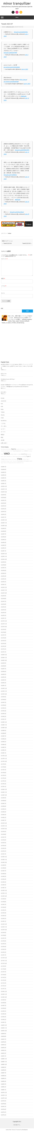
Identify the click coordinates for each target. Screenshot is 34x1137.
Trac (23, 462)
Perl (2, 403)
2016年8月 (3, 800)
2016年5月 (3, 809)
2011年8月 (3, 969)
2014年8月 (3, 868)
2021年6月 (3, 637)
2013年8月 (3, 901)
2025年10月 (4, 491)
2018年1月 (3, 753)
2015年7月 (3, 837)
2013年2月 (3, 918)
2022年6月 (3, 604)
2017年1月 (3, 786)
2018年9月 (3, 730)
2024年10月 (4, 525)
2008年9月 (3, 1067)
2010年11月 (4, 994)
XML (5, 462)
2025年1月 (3, 517)
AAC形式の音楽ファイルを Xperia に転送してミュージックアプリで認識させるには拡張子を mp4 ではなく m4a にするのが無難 (17, 366)
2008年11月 (4, 1061)
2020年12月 (4, 654)
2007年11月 (4, 1095)
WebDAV (12, 454)
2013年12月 (4, 890)
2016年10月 (4, 795)
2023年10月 (4, 559)
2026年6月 (3, 469)
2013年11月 (4, 893)
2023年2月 (3, 581)
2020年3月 (3, 680)
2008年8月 (3, 1070)
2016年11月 (4, 792)
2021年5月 (3, 640)
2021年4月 (3, 643)
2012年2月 (3, 952)
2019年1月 (3, 719)
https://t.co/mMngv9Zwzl (17, 212)
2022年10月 (4, 593)
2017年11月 (4, 758)
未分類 (2, 440)
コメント (4, 258)
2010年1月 (3, 1022)
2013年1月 (3, 921)
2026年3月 (3, 478)
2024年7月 (3, 534)
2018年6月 (3, 738)
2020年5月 (3, 674)
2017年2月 (3, 783)
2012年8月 (3, 935)
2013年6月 (3, 907)
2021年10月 (4, 626)
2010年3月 (3, 1016)
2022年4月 (3, 609)
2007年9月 (3, 1100)
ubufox (10, 462)
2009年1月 (3, 1056)
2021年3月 (3, 646)
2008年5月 (3, 1078)
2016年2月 (3, 817)
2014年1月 (3, 887)
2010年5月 (3, 1011)
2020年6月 (3, 671)
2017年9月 (3, 764)
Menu (17, 17)
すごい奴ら (4, 426)
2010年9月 (3, 999)
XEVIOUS (19, 462)
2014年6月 (3, 873)
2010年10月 (4, 997)
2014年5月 (3, 876)
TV (6, 462)
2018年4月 (3, 744)
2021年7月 (3, 635)
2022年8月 (3, 598)
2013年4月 (3, 912)
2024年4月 (3, 542)
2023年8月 (3, 565)
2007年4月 (3, 1115)
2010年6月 (3, 1008)
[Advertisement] (17, 123)
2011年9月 (3, 966)
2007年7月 (3, 1106)
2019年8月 (3, 699)
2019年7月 (3, 702)
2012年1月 (3, 955)
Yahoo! (22, 450)
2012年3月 (3, 949)
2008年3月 (3, 1084)
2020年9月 (3, 663)
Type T (5, 456)
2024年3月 (3, 545)
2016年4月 (3, 811)
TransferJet (3, 450)
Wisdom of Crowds (20, 449)
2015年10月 (4, 828)
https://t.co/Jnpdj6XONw (21, 32)
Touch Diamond (17, 450)
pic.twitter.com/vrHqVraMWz (12, 67)
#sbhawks (23, 96)
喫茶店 (2, 434)
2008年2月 (3, 1086)
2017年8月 (3, 767)
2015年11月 (4, 825)
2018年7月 (3, 736)
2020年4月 (3, 677)
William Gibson (8, 459)
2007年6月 (3, 1109)
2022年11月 (4, 590)
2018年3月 (3, 747)
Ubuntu (3, 415)
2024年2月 (3, 548)
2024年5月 (3, 539)
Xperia (13, 449)
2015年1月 (3, 854)
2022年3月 (3, 612)
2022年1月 (3, 618)
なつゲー (3, 429)
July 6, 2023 (24, 69)
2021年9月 (3, 629)
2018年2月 (3, 750)
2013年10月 (4, 896)
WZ (12, 462)
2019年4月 (3, 710)
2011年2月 (3, 985)
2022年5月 (3, 607)
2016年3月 (3, 814)
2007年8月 (3, 1103)
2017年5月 (3, 775)
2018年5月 (3, 741)
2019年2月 (3, 716)
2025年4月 (3, 508)
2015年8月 (3, 834)
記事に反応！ (4, 443)
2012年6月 (3, 941)
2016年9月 (3, 797)
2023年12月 (4, 553)
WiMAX (26, 450)
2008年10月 (4, 1064)
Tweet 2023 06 (7, 243)
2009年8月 (3, 1036)
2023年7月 (3, 567)
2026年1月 (3, 483)
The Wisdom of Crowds (23, 461)
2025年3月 (3, 511)
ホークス (3, 431)
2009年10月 (4, 1030)
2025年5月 (3, 506)
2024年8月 (3, 531)
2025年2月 (3, 514)
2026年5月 (3, 472)
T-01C (11, 450)
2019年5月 (3, 708)
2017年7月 (3, 769)
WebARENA (3, 461)
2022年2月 (3, 615)
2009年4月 (3, 1047)
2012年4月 (3, 946)
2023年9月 (3, 562)
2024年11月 (4, 522)
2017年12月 (4, 755)
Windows (24, 459)
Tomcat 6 (15, 461)
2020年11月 (4, 657)
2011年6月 (3, 974)
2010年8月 (3, 1002)
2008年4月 (3, 1081)
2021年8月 (3, 632)
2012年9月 (3, 932)
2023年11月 (4, 556)
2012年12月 (4, 924)
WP (30, 449)
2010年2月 (3, 1019)
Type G (28, 456)
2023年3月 (3, 579)
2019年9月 (3, 696)
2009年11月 (4, 1028)
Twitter (9, 233)
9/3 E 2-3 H (3, 373)
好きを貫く (4, 392)
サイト (3, 293)
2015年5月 (3, 842)
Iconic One (8, 1129)
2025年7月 (3, 500)
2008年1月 (3, 1089)
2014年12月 (4, 856)
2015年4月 (3, 845)
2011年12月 (4, 957)
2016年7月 (3, 803)
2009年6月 (3, 1042)
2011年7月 (3, 971)
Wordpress (25, 1129)
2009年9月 (3, 1033)
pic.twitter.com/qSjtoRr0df (11, 81)
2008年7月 (3, 1072)
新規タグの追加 (17, 454)
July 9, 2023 (27, 83)
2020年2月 (3, 682)
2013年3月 (3, 915)
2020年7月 (3, 668)
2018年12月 (4, 722)
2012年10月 (4, 929)
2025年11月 (4, 489)
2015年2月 (3, 851)
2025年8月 (3, 497)
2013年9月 (3, 898)
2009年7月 (3, 1039)
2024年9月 (3, 528)
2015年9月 (3, 831)
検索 (2, 308)
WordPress (4, 420)
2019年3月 (3, 713)
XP (8, 462)
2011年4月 (3, 980)
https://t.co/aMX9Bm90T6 (22, 150)
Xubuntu (8, 450)
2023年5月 (3, 573)
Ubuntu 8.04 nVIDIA (7, 449)
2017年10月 (4, 761)
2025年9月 (3, 494)
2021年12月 (4, 621)
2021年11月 (4, 623)
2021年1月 (3, 651)
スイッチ (26, 449)
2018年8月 (3, 733)
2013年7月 (3, 904)
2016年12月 (4, 789)
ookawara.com (10, 27)
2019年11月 (4, 691)
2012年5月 (3, 943)
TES (1, 449)
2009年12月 (4, 1025)
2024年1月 (3, 550)
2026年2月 (3, 480)
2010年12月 (4, 991)
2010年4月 (3, 1013)
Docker (2, 398)
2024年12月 (4, 520)
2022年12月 (4, 587)
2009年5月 (3, 1044)
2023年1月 (3, 584)
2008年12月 (4, 1058)
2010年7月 (3, 1005)
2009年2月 (3, 1053)
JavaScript (3, 400)
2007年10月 (4, 1098)
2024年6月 (3, 536)
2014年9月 (3, 865)
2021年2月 (3, 649)
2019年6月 (3, 705)
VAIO (7, 453)
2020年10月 (4, 660)
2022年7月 (3, 601)
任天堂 (24, 456)
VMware (15, 459)
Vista (19, 459)
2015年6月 (3, 840)
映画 (2, 437)
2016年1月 (3, 820)
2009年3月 (3, 1050)
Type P (27, 459)
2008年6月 (3, 1075)
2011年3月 (3, 983)
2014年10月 (4, 862)
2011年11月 (4, 960)
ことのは (3, 423)
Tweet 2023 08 (27, 243)
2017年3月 (3, 781)
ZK (28, 449)
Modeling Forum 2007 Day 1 (8, 379)
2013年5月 (3, 910)
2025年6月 (3, 503)
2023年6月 (3, 570)
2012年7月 (3, 938)
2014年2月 (3, 884)
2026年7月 (3, 466)
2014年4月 (3, 879)
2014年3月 (3, 882)
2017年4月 (3, 778)
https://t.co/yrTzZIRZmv (10, 175)
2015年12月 (4, 823)
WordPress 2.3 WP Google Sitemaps (14, 456)
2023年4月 (3, 576)
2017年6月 (3, 772)
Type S (2, 462)
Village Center (9, 461)
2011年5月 (3, 977)
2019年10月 (4, 694)
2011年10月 (4, 963)
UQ (12, 459)
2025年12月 (4, 486)
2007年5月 (3, 1112)
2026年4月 (3, 475)
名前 (3, 278)
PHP (2, 406)
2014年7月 (3, 870)
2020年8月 (3, 666)
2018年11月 (4, 724)
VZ (31, 449)
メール (3, 286)
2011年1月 (3, 988)
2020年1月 (3, 685)
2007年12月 (4, 1092)
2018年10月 (4, 727)
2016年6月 (3, 806)
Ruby (2, 409)
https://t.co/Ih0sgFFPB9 (10, 52)
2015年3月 (3, 848)
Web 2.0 (15, 462)
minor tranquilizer (17, 3)
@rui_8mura (23, 79)
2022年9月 (3, 595)
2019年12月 (4, 688)
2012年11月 (4, 927)
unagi (2, 417)
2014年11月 (4, 859)
